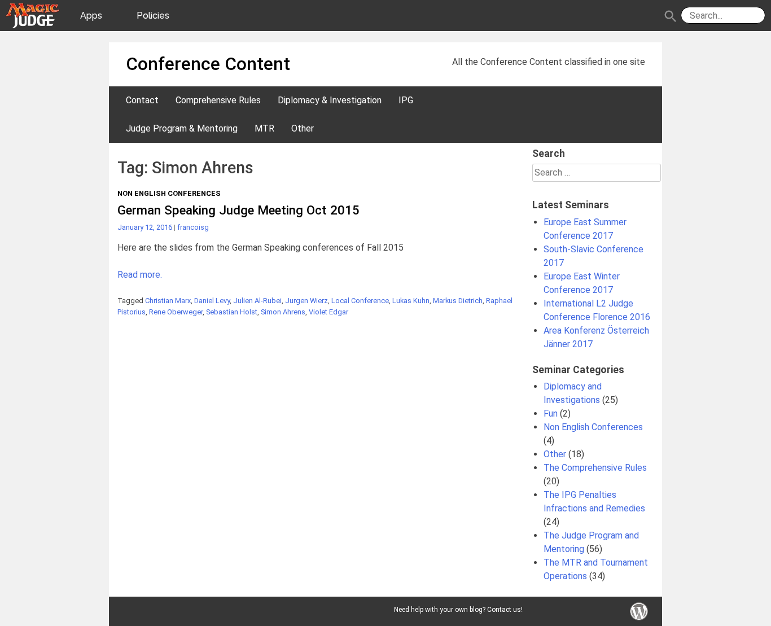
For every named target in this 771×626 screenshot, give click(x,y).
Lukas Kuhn (411, 300)
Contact (142, 100)
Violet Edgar (328, 312)
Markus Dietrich (458, 300)
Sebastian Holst (231, 312)
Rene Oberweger (176, 312)
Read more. (139, 274)
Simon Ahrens (283, 312)
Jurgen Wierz (306, 300)
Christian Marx (168, 300)
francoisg (193, 227)
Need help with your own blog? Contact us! (458, 610)
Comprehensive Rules (218, 100)
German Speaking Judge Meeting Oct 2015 (238, 210)
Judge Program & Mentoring (182, 128)
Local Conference (360, 300)
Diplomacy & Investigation (330, 100)
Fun (551, 413)
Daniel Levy (212, 300)
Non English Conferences (169, 193)
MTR (264, 128)
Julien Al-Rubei (257, 300)
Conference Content (208, 64)
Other (302, 128)
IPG (405, 100)
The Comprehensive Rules (595, 467)
